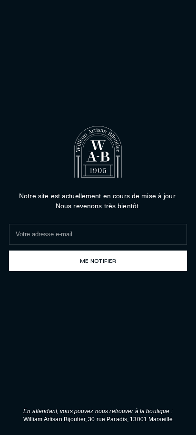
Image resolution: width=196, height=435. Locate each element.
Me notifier (98, 260)
